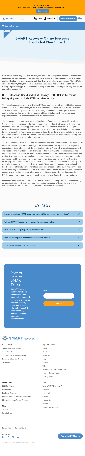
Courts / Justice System (51, 373)
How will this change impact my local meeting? (24, 230)
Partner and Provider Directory (13, 359)
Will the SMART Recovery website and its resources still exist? (31, 222)
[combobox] (42, 26)
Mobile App (46, 355)
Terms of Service (21, 428)
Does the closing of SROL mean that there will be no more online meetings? (36, 214)
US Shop (5, 409)
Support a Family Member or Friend (15, 355)
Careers (45, 396)
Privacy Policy (7, 428)
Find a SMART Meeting (68, 18)
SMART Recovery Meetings (12, 348)
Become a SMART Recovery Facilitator (16, 396)
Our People (46, 393)
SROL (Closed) (47, 377)
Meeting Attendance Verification (54, 369)
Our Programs (7, 362)
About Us (45, 389)
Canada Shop (7, 413)
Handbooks (46, 352)
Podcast (45, 362)
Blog (44, 359)
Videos (44, 366)
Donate (45, 404)
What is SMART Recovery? (52, 386)
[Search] (3, 26)
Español (39, 18)
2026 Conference (8, 386)
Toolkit (44, 348)
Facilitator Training (9, 393)
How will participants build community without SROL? (27, 237)
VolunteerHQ (6, 389)
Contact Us (46, 400)
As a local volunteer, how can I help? (19, 245)
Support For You (8, 352)
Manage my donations (50, 407)
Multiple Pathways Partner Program (15, 400)
